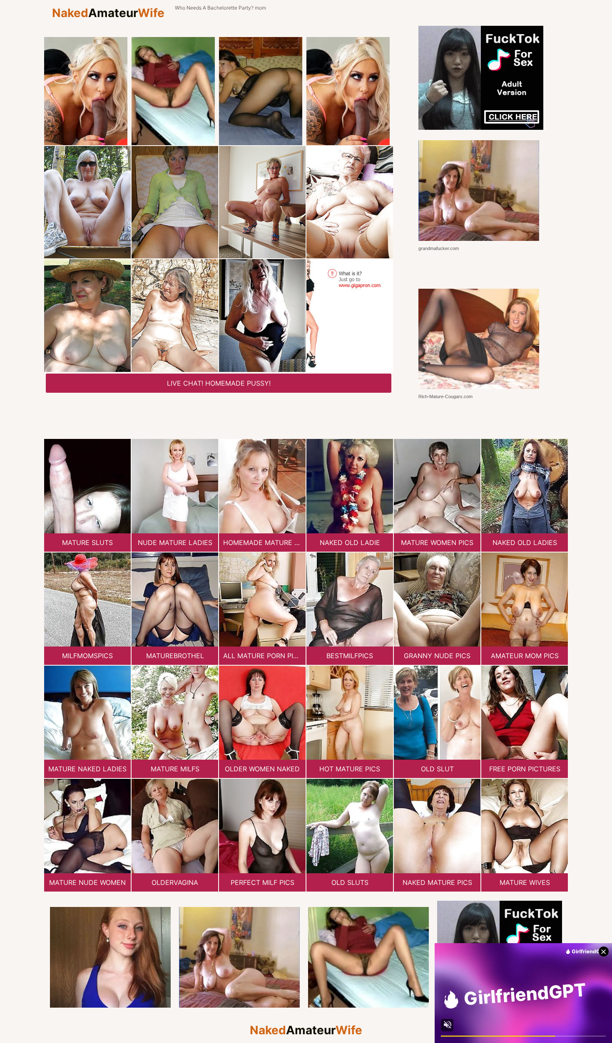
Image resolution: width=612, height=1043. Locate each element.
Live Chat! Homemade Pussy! (219, 383)
